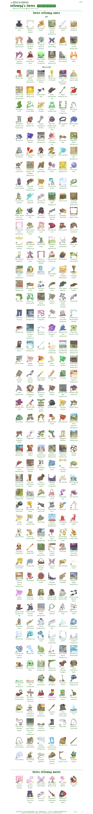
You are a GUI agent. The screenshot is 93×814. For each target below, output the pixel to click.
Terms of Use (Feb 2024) (28, 811)
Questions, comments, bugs (60, 811)
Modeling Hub (42, 811)
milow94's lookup (33, 8)
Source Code (19, 811)
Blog (37, 811)
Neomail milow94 (20, 8)
